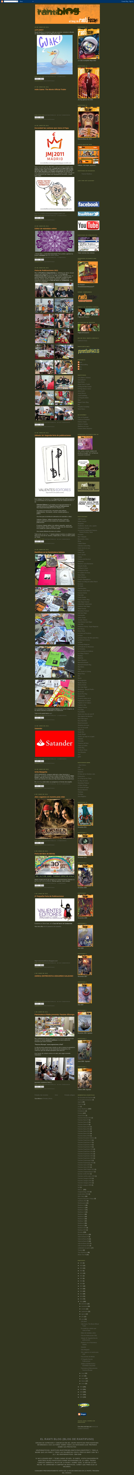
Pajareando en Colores (84, 700)
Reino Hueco (81, 409)
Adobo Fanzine (82, 521)
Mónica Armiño (82, 685)
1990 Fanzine (81, 519)
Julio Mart (80, 624)
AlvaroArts (81, 523)
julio (82, 1316)
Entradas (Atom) (47, 1098)
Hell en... (80, 1189)
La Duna (80, 635)
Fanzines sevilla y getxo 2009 (86, 1176)
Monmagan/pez (82, 680)
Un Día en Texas (82, 750)
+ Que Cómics (82, 765)
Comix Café (81, 552)
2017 (81, 1286)
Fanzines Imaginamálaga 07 (86, 1171)
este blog (39, 782)
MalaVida (80, 658)
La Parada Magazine (83, 644)
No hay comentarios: (63, 115)
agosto (83, 1314)
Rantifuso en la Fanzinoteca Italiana (50, 552)
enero (83, 1383)
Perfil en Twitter (82, 422)
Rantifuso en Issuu (83, 426)
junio (82, 1319)
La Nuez (80, 642)
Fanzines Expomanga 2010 (85, 1162)
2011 (81, 1301)
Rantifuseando (82, 1203)
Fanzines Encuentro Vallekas (86, 1138)
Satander (38, 729)
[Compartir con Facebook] (41, 79)
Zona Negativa (82, 796)
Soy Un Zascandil (83, 727)
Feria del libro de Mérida (45, 854)
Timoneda (80, 741)
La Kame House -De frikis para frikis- (88, 638)
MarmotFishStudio (83, 662)
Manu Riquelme (82, 660)
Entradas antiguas (70, 1095)
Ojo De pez (81, 691)
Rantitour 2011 (82, 1230)
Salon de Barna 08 (83, 1239)
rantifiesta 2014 (82, 1201)
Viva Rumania (82, 752)
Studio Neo (81, 732)
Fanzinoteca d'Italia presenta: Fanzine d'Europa (54, 1015)
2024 (81, 1268)
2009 (81, 1389)
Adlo (79, 767)
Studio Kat (81, 729)
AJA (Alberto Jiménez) (84, 377)
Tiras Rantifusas (82, 1252)
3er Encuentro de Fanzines (85, 1097)
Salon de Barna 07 (83, 1236)
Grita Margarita (41, 772)
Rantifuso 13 (81, 1212)
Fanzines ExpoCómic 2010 (85, 1149)
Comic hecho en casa (84, 548)
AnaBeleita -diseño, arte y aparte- (87, 526)
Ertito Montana (82, 577)
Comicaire (80, 550)
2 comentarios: (62, 215)
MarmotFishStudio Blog (84, 664)
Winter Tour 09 (82, 1254)
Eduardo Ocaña (82, 566)
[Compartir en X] (39, 79)
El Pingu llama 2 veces (84, 389)
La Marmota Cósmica (84, 640)
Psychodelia (81, 712)
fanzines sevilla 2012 (84, 1174)
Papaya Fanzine (82, 707)
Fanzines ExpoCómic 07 (85, 1142)
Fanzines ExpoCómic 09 (85, 1147)
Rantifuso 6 (81, 1218)
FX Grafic (80, 586)
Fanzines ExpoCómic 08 (85, 1144)
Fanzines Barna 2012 (84, 1131)
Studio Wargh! (82, 734)
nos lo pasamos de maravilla (52, 926)
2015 (81, 1291)
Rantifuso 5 (81, 1216)
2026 (81, 1263)
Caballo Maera (82, 543)
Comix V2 (80, 769)
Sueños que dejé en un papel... (86, 736)
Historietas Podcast (83, 611)
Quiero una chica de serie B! (86, 714)
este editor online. (53, 255)
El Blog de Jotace (83, 568)
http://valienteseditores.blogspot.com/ (46, 961)
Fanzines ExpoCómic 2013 (85, 1156)
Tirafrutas (80, 792)
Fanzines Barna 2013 (84, 1133)
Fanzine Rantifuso (87, 174)
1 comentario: (61, 76)
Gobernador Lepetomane (85, 604)
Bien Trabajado (82, 537)
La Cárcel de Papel (83, 787)
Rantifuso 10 (81, 1205)
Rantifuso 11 (81, 1207)
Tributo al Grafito (82, 745)
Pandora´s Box (82, 705)
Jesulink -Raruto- (82, 620)
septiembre (84, 1311)
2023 (81, 1270)
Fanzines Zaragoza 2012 (85, 1183)
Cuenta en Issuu (82, 340)
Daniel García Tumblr (84, 384)
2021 (81, 1276)
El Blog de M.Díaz (83, 570)
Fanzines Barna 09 (83, 1124)
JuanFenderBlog (82, 395)
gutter (79, 756)
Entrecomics (81, 776)
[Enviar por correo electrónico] (35, 79)
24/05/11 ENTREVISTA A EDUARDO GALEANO (54, 976)
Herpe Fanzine (82, 608)
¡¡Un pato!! (39, 30)
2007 (81, 1394)
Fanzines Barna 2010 (84, 1127)
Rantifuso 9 (81, 1225)
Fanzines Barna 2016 (84, 1135)
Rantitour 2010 (82, 1227)
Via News (80, 794)
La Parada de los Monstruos (86, 647)
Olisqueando (81, 696)
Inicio (56, 1095)
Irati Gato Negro (82, 613)
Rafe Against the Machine (85, 716)
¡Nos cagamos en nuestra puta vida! (50, 797)
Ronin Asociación (83, 723)
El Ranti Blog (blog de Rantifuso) (67, 1439)
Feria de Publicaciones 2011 (46, 270)
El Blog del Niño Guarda (84, 386)
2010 (81, 1387)
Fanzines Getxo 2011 (84, 1167)
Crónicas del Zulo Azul (84, 559)
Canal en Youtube (83, 424)
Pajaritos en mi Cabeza (84, 703)
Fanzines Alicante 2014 (84, 1118)
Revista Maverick (83, 789)
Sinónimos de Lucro (83, 725)
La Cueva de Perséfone (84, 633)
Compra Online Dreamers (85, 428)
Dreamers (80, 772)
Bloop (79, 541)
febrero (83, 1381)
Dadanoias (81, 561)
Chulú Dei (80, 1104)
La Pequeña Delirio (83, 397)
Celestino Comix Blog (84, 545)
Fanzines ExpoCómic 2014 (85, 1158)
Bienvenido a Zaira (83, 539)
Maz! (79, 400)
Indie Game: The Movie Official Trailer (50, 89)
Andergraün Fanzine (83, 528)
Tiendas (80, 1250)
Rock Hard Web (82, 721)
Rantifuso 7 (81, 1221)
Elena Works (81, 575)
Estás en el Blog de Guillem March (88, 581)
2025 (81, 1265)
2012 (81, 1299)
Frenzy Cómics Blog (83, 599)
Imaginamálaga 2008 (84, 1192)
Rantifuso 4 (81, 1214)
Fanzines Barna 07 (83, 1120)
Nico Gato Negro (82, 687)
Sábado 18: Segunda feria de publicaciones (53, 435)
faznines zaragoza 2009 (84, 1185)
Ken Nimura (81, 629)
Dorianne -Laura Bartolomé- (85, 563)
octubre (83, 1309)
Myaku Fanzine (82, 682)
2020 (81, 1278)
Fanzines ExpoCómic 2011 (85, 1151)
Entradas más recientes (41, 1095)
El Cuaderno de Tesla (84, 572)
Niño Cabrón (81, 1196)
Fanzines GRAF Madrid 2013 (86, 1169)
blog (47, 534)
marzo (83, 1378)
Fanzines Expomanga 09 (85, 1160)
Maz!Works (81, 667)
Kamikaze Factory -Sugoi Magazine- (88, 626)
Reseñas (80, 1232)
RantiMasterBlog (83, 364)
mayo (83, 1373)
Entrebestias (81, 1111)
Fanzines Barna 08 (83, 1122)
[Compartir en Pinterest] (43, 79)
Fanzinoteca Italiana (59, 1038)
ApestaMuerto (82, 380)
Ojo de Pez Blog (82, 694)
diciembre (84, 1304)
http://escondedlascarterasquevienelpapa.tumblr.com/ (50, 213)
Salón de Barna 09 (83, 1241)
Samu (80, 367)
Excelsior (80, 584)
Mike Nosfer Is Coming (84, 671)
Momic (80, 678)
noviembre (84, 1306)
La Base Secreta (82, 785)
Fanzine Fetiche (82, 593)
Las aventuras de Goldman (85, 651)
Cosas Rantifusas (49, 80)
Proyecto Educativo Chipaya (86, 1198)
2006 (81, 1397)
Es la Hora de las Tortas (85, 778)
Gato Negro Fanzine (83, 602)
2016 (81, 1288)
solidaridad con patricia (84, 1248)
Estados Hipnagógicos (84, 579)
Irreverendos (81, 615)
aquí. (50, 713)
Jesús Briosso (82, 393)
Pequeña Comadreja (83, 406)
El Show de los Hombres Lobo (86, 774)
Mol (79, 404)
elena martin (81, 391)
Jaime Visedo (82, 617)
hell (79, 1187)
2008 (81, 1392)
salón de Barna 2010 (83, 1243)
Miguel (80, 362)
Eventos (80, 1113)
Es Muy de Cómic (83, 781)
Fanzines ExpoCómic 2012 (85, 1153)
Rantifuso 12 (81, 1209)
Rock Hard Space (83, 718)
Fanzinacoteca (82, 588)
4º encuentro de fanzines (85, 1100)
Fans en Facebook (83, 417)
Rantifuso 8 (81, 1223)
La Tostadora (81, 649)
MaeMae (80, 655)
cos (79, 1106)
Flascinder (81, 595)
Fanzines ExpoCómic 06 (85, 1140)
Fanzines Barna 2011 (84, 1129)
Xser (79, 754)
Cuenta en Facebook (84, 419)
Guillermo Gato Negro (84, 606)
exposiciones (81, 1115)
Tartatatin (80, 738)
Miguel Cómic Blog (83, 402)
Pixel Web (81, 709)
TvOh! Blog (81, 747)
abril (82, 1376)
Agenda (80, 1102)
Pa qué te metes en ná (84, 698)
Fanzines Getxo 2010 (84, 1165)
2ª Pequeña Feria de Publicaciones (49, 896)
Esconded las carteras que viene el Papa (52, 128)
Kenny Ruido (81, 631)
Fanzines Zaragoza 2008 (85, 1178)
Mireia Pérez (81, 673)
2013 (81, 1296)
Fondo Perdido (82, 597)
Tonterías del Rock (83, 743)
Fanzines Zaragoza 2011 (85, 1180)
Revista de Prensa (83, 1234)
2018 (81, 1283)
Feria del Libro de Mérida (43, 881)
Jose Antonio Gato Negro (85, 622)
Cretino (80, 557)
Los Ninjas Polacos (83, 653)
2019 (81, 1281)
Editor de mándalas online (46, 229)
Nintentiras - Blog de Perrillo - (86, 689)
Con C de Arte (82, 554)
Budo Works (81, 382)
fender (80, 369)
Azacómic (80, 534)
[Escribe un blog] (37, 79)
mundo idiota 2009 (83, 1194)
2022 (81, 1273)
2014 (81, 1294)
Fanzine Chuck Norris (84, 590)
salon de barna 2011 (83, 1245)
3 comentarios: (62, 759)
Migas (79, 669)
